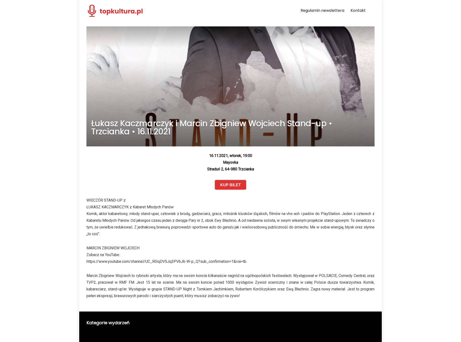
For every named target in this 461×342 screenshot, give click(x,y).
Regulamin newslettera (322, 10)
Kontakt (358, 10)
